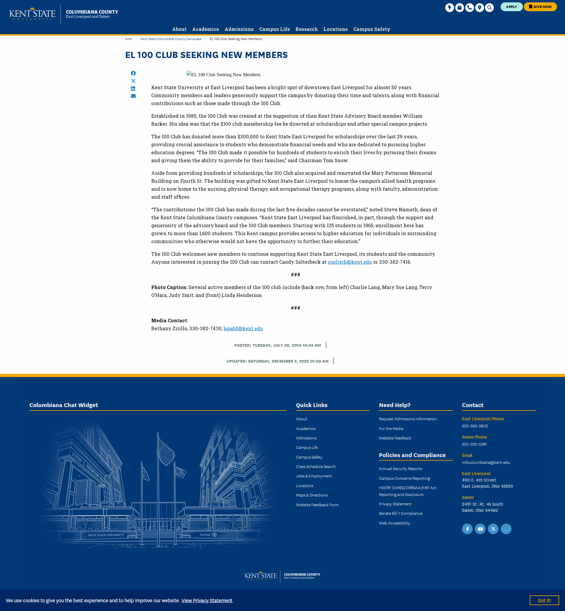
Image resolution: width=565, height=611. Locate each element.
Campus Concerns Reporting (404, 478)
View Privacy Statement (207, 600)
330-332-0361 (474, 444)
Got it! (544, 600)
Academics (305, 428)
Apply (511, 6)
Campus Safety (309, 457)
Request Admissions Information (408, 418)
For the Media (391, 428)
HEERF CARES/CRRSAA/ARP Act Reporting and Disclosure (407, 490)
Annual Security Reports (400, 468)
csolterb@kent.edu (350, 262)
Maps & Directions (312, 495)
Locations (304, 485)
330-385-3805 (475, 425)
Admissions (306, 437)
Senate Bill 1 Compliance (400, 513)
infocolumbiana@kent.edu (486, 462)
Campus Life (307, 447)
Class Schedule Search (316, 466)
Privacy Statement (395, 503)
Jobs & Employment (314, 475)
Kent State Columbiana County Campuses (170, 38)
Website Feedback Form (317, 504)
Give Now (542, 6)
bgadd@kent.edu (243, 328)
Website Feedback (395, 437)
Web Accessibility (394, 522)
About (301, 418)
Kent (128, 38)
